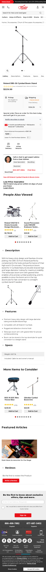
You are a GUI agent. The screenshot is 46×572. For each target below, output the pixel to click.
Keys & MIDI (27, 17)
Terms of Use (31, 563)
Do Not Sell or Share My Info (19, 551)
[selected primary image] (23, 46)
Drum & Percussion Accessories (30, 22)
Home (4, 22)
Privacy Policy (22, 558)
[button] (23, 250)
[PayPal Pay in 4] (8, 134)
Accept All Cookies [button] (33, 569)
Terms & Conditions (16, 546)
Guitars (5, 17)
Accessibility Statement (37, 546)
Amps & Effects (15, 17)
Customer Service (17, 535)
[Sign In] (37, 7)
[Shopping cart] (42, 7)
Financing (29, 535)
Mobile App (41, 535)
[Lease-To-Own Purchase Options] (29, 137)
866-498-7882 (12, 523)
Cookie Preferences (9, 565)
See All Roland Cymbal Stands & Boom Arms (21, 177)
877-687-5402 (34, 523)
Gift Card (4, 535)
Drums (36, 17)
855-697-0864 (19, 170)
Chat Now (31, 170)
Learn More (8, 188)
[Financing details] (40, 125)
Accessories (12, 22)
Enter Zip (32, 107)
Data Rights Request (29, 551)
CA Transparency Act (8, 551)
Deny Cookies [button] (12, 569)
